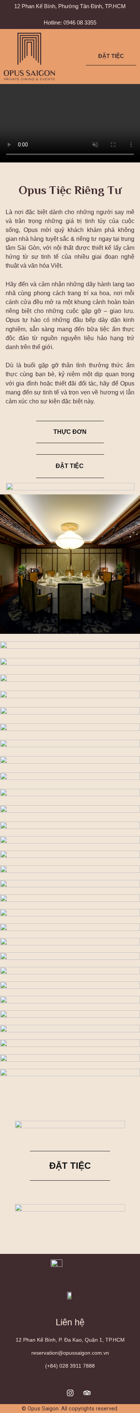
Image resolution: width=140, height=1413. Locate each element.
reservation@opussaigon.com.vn (70, 1353)
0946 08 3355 (79, 23)
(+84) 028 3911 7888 (70, 1366)
